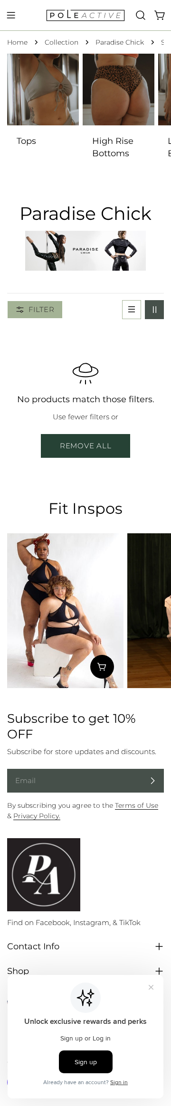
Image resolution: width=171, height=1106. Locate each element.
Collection (61, 42)
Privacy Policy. (36, 816)
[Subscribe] (152, 780)
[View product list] (102, 667)
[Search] (140, 15)
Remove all (86, 445)
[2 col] (154, 309)
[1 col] (131, 309)
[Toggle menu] (10, 15)
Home (17, 42)
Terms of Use (136, 805)
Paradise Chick (119, 42)
